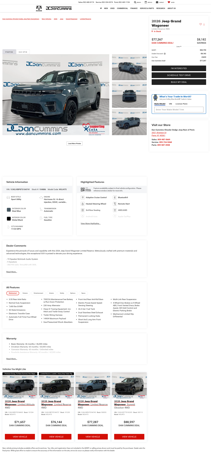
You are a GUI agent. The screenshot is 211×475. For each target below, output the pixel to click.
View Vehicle (20, 436)
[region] (179, 56)
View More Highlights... (90, 223)
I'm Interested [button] (179, 68)
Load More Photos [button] (74, 143)
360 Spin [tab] (23, 52)
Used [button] (112, 8)
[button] (55, 94)
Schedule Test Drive (179, 75)
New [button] (106, 8)
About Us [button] (172, 8)
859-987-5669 (164, 139)
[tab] (12, 293)
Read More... (11, 272)
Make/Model (159, 104)
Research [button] (160, 8)
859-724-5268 (165, 142)
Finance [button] (133, 8)
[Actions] (204, 25)
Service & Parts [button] (147, 8)
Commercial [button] (122, 8)
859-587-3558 (163, 145)
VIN (170, 104)
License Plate (181, 104)
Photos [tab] (9, 52)
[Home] (101, 8)
